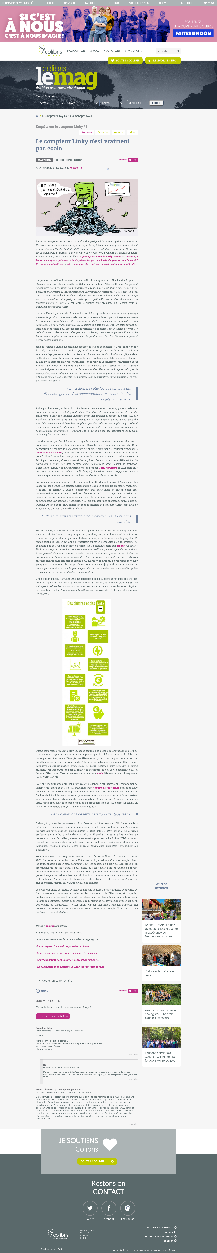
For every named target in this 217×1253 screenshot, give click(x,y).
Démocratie (102, 132)
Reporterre (76, 167)
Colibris (15, 3)
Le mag (94, 50)
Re (44, 1064)
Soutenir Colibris (127, 60)
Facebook (135, 160)
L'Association (76, 50)
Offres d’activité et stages (159, 1236)
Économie (118, 132)
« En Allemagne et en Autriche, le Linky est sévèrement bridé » (102, 263)
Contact (168, 1240)
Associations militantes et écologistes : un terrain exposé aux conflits (161, 1013)
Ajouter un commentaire (57, 980)
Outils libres (112, 2)
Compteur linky (44, 1028)
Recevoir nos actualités (160, 1227)
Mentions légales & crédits (165, 1250)
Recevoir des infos (165, 60)
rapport (121, 545)
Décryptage (87, 132)
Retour (44, 991)
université (70, 2)
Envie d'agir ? (133, 50)
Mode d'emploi (45, 96)
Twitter (130, 160)
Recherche (135, 103)
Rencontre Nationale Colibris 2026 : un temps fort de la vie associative (160, 1056)
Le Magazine (66, 77)
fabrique (90, 2)
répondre (133, 1054)
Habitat (132, 132)
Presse (132, 1250)
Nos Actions (112, 50)
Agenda (169, 1232)
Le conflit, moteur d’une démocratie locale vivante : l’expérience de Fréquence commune (161, 930)
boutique (187, 2)
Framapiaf (127, 1219)
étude (100, 773)
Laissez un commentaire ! (51, 1016)
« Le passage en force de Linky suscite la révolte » (105, 256)
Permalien (40, 1030)
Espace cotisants (144, 1250)
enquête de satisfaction (106, 787)
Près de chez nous (139, 2)
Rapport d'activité (120, 1250)
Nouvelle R (165, 2)
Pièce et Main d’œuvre (49, 452)
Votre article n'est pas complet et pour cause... (60, 1089)
